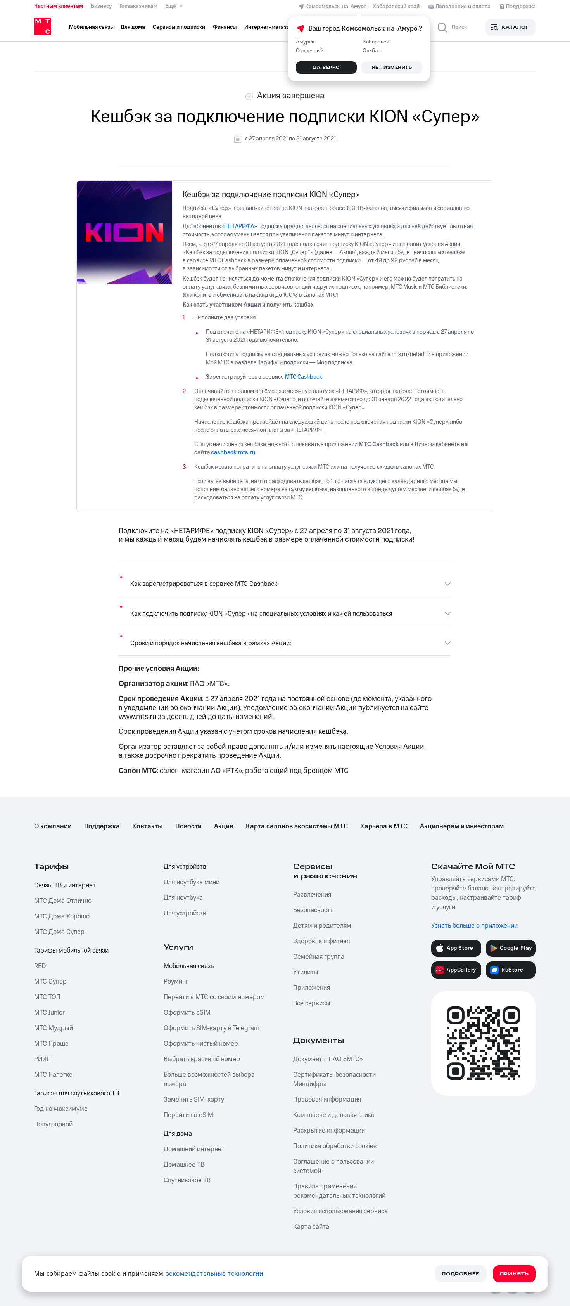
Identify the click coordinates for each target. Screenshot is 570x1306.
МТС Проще (51, 1043)
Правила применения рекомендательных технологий (339, 1191)
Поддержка (102, 826)
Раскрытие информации (329, 1130)
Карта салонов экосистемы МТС (297, 826)
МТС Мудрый (53, 1028)
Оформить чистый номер (201, 1043)
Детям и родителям (322, 925)
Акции (223, 826)
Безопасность (313, 910)
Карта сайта (311, 1227)
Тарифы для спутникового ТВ (76, 1093)
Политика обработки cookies (335, 1146)
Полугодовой (53, 1124)
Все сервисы (311, 1003)
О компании (53, 826)
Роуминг (176, 981)
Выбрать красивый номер (202, 1059)
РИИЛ (42, 1059)
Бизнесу (101, 6)
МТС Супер (50, 981)
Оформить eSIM (187, 1012)
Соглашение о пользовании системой (333, 1166)
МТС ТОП (47, 997)
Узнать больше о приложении (474, 925)
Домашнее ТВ (184, 1164)
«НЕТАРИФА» (239, 226)
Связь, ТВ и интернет (65, 885)
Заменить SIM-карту (194, 1099)
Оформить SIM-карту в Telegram (211, 1028)
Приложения (311, 987)
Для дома (178, 1133)
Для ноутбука (183, 897)
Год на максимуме (61, 1109)
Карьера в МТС (384, 826)
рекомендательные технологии (214, 1273)
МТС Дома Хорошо (62, 916)
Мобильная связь (189, 966)
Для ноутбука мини (191, 882)
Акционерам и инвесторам (462, 826)
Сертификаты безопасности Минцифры (334, 1079)
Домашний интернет (194, 1149)
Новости (188, 826)
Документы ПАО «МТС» (328, 1059)
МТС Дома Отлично (63, 901)
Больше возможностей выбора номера (209, 1079)
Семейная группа (318, 956)
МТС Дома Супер (59, 932)
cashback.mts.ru (233, 453)
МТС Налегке (53, 1074)
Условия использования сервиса (340, 1211)
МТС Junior (49, 1012)
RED (40, 966)
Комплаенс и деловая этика (334, 1115)
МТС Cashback (303, 377)
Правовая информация (327, 1099)
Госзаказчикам (138, 6)
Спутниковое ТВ (187, 1180)
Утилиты (305, 972)
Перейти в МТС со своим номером (214, 997)
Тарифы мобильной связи (71, 950)
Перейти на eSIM (188, 1115)
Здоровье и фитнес (321, 941)
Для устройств (185, 866)
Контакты (147, 826)
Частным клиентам (58, 6)
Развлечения (312, 894)
